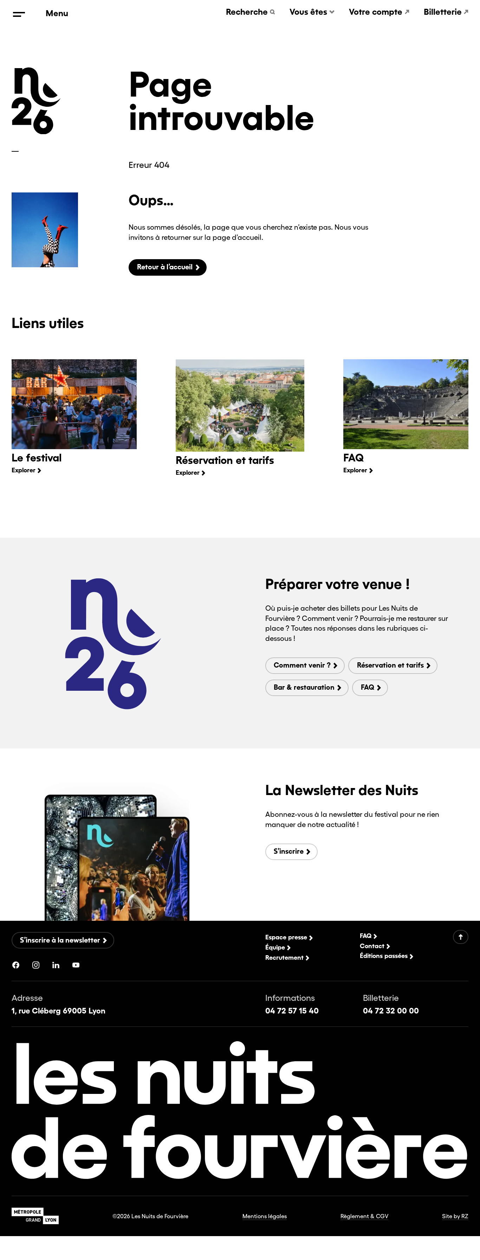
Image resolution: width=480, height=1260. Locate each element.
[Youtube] (76, 965)
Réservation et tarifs (225, 460)
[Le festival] (74, 404)
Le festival (36, 458)
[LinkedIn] (56, 965)
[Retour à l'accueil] (36, 131)
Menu (57, 13)
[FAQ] (405, 404)
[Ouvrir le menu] (19, 14)
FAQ (353, 458)
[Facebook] (16, 965)
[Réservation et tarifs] (240, 405)
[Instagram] (36, 965)
